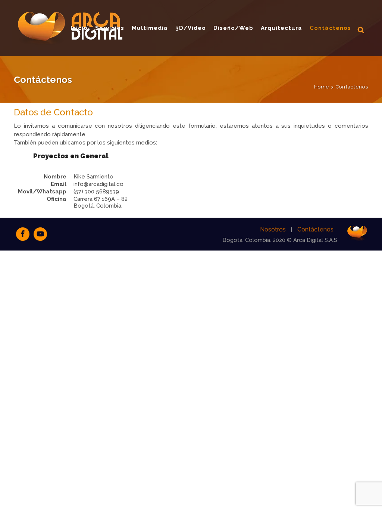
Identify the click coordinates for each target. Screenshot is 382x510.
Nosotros (273, 229)
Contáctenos (315, 229)
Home (321, 87)
